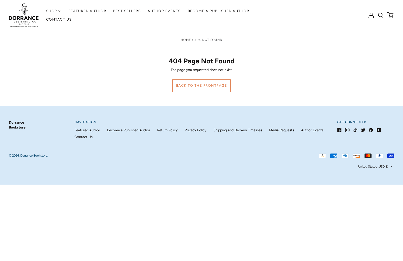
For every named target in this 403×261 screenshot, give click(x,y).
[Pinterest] (371, 130)
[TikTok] (355, 130)
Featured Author (87, 11)
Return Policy (167, 130)
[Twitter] (363, 130)
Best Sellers (127, 11)
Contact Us (59, 19)
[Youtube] (379, 130)
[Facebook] (339, 130)
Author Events (164, 11)
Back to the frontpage (201, 85)
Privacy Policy (195, 130)
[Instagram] (347, 130)
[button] (381, 15)
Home (186, 40)
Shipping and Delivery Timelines (237, 130)
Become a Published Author (218, 11)
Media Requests (281, 130)
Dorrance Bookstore (33, 155)
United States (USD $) (373, 166)
